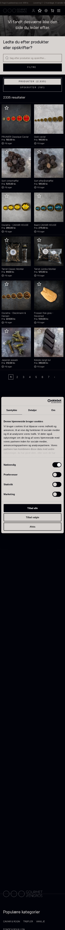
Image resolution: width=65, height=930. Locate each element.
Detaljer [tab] (32, 410)
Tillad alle (32, 508)
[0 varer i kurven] (52, 11)
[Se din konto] (33, 11)
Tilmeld (22, 923)
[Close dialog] (60, 900)
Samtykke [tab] (11, 410)
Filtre (31, 67)
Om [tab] (53, 410)
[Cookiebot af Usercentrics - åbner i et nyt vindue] (47, 401)
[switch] (56, 474)
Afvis (32, 526)
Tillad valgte (32, 517)
